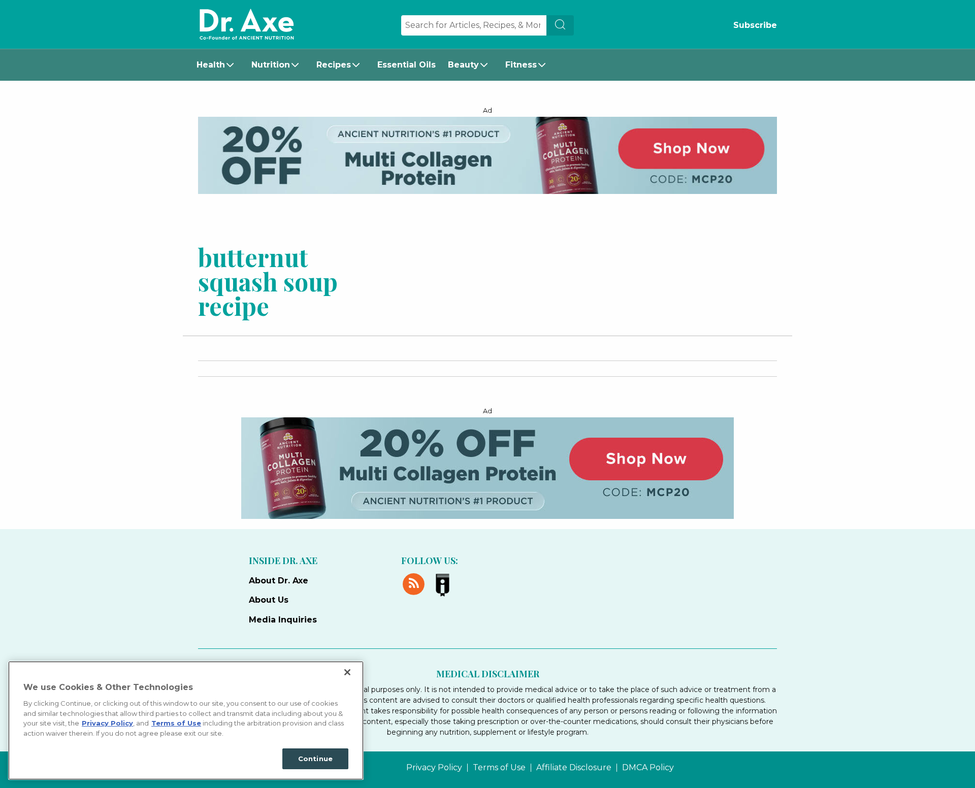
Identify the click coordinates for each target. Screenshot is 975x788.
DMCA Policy (648, 768)
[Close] (347, 672)
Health (211, 65)
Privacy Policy (434, 768)
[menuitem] (217, 65)
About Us (268, 600)
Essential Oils (406, 65)
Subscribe (755, 25)
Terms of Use (499, 768)
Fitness (521, 65)
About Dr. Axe (278, 580)
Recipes (333, 65)
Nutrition (270, 65)
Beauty (463, 65)
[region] (186, 720)
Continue (315, 758)
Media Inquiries (283, 620)
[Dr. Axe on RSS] (415, 582)
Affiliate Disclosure (573, 768)
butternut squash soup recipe (268, 280)
